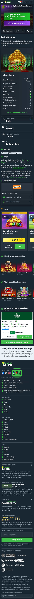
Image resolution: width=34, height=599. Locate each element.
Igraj (20, 246)
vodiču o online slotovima (18, 177)
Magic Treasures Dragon (24, 273)
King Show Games (10, 8)
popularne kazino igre (19, 167)
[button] (31, 118)
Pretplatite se (17, 540)
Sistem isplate (10, 142)
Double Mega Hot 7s (7, 299)
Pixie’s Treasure (23, 299)
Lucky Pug (6, 273)
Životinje (4, 153)
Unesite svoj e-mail (8, 533)
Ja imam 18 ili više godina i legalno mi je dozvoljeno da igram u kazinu (16, 545)
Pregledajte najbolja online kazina (17, 342)
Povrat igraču (10, 119)
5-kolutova (12, 153)
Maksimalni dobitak (12, 134)
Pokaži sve (5, 329)
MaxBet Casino (8, 321)
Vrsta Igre (9, 126)
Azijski (20, 153)
